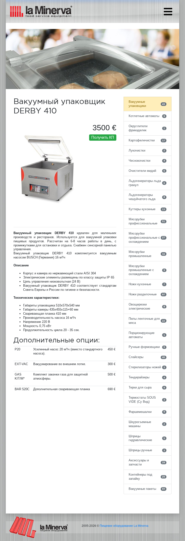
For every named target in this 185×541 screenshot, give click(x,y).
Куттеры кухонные (147, 209)
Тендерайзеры (147, 377)
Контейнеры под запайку (147, 476)
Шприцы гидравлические (147, 438)
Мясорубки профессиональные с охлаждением (147, 237)
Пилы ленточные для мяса (147, 321)
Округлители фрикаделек (147, 128)
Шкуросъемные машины (147, 424)
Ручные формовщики (147, 347)
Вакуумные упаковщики (147, 104)
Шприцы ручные (147, 450)
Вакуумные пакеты (147, 489)
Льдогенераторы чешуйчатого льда (147, 197)
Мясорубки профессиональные (147, 221)
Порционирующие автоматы (147, 335)
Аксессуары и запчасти (147, 462)
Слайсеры (147, 357)
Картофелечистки (147, 140)
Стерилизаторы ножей (147, 367)
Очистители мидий (147, 171)
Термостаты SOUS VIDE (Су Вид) (147, 399)
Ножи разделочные (147, 294)
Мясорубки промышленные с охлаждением (147, 270)
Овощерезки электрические (147, 306)
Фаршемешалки (147, 412)
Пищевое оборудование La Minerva (124, 525)
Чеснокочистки (147, 160)
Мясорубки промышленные (147, 254)
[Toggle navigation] (168, 12)
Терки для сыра (147, 387)
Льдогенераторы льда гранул (147, 183)
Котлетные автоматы (147, 116)
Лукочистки (147, 150)
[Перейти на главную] (38, 527)
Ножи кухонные (147, 284)
